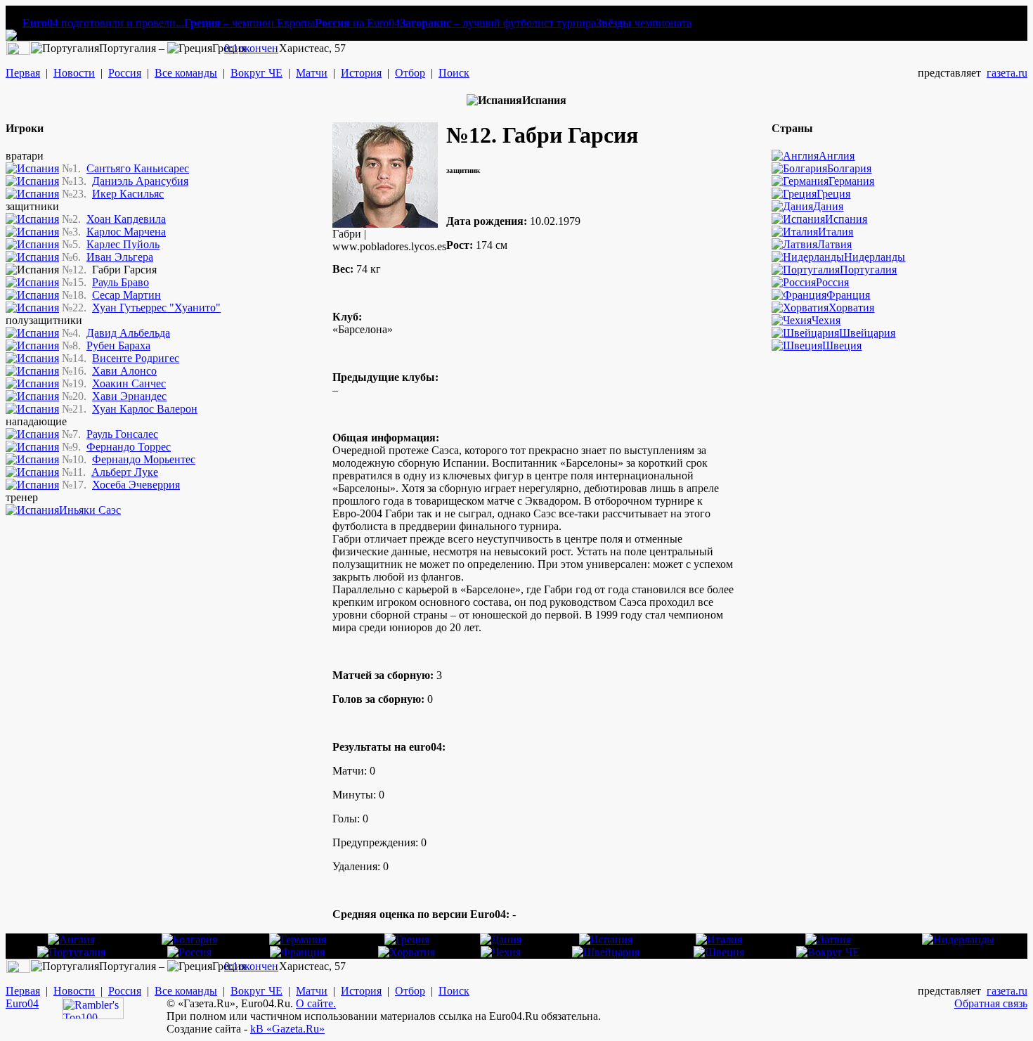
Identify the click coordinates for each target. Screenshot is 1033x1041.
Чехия (826, 320)
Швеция (842, 345)
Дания (828, 206)
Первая (23, 73)
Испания (846, 219)
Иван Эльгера (119, 257)
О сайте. (316, 1003)
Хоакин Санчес (129, 383)
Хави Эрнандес (129, 396)
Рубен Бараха (118, 345)
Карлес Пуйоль (123, 244)
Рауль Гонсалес (122, 434)
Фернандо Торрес (128, 447)
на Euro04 (357, 23)
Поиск (453, 73)
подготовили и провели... (103, 23)
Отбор (410, 73)
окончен (258, 48)
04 (33, 1003)
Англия (837, 156)
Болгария (849, 168)
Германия (851, 181)
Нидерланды (874, 257)
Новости (74, 73)
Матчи (311, 73)
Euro (16, 1003)
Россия (124, 73)
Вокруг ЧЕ (256, 73)
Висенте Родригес (135, 358)
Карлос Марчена (126, 232)
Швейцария (867, 333)
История (361, 73)
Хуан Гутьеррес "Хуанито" (156, 307)
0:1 (231, 48)
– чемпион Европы (249, 23)
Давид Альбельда (128, 333)
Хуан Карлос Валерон (144, 409)
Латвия (834, 244)
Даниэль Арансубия (140, 181)
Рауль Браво (120, 282)
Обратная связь (990, 1003)
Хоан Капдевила (126, 219)
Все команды (186, 73)
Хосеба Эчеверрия (136, 485)
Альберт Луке (124, 472)
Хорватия (851, 307)
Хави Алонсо (124, 371)
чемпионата (643, 23)
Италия (835, 232)
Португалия (868, 270)
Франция (848, 295)
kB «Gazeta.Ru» (287, 1029)
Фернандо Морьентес (143, 459)
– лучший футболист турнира (498, 23)
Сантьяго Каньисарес (137, 168)
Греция (833, 194)
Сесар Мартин (126, 295)
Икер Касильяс (128, 194)
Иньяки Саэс (90, 510)
